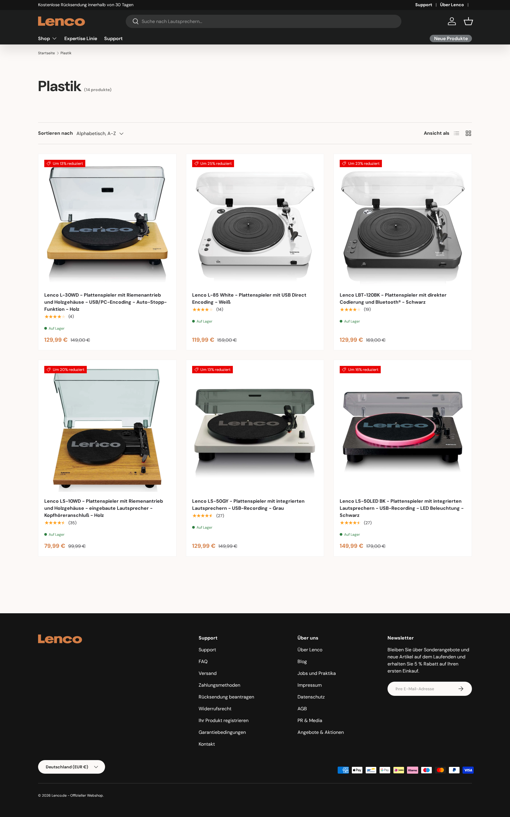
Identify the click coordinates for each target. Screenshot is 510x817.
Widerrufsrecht (215, 709)
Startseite (46, 53)
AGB (302, 709)
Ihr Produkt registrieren (224, 720)
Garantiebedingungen (222, 732)
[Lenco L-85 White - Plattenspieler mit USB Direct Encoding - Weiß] (255, 223)
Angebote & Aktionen (321, 732)
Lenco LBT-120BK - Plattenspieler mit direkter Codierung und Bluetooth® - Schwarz (393, 298)
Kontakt (207, 744)
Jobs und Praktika (317, 673)
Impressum (310, 685)
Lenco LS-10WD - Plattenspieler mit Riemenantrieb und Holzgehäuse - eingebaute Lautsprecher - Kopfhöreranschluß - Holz (103, 508)
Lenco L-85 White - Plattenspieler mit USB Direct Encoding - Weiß (249, 298)
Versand (208, 673)
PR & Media (310, 720)
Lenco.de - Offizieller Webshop (77, 795)
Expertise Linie (80, 38)
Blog (302, 661)
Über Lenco (452, 4)
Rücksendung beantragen (226, 697)
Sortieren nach (55, 133)
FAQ (203, 661)
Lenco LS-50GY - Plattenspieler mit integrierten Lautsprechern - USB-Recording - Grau (248, 504)
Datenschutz (311, 697)
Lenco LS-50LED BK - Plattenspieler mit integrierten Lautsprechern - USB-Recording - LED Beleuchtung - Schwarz (402, 508)
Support (423, 4)
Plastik (66, 53)
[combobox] (264, 21)
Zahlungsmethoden (219, 685)
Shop (44, 38)
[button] (468, 21)
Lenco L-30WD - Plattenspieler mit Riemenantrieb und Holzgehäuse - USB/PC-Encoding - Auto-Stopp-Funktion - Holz (105, 302)
